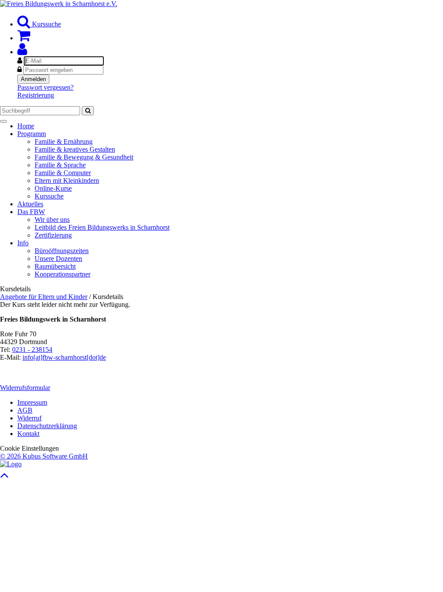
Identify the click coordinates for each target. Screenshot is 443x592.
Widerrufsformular (25, 387)
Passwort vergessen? (45, 87)
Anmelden (33, 79)
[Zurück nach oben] (4, 477)
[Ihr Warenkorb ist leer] (23, 38)
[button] (22, 51)
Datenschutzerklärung (47, 425)
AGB (24, 410)
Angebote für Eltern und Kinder (43, 296)
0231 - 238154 (32, 349)
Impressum (32, 402)
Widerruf (29, 418)
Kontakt (28, 433)
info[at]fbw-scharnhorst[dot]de (64, 357)
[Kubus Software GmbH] (11, 464)
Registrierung (35, 95)
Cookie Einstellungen (29, 448)
